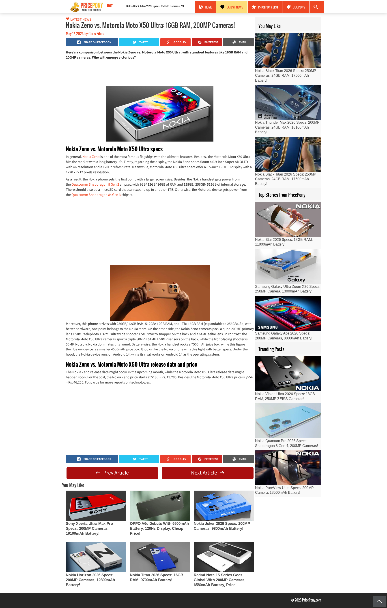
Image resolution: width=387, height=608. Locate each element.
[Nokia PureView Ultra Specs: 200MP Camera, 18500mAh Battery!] (288, 467)
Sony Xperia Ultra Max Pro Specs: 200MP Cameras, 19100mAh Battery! (89, 528)
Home (208, 7)
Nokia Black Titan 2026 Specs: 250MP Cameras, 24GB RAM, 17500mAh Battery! (146, 6)
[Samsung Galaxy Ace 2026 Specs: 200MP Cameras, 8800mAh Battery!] (288, 313)
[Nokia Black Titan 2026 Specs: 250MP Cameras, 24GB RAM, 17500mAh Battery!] (288, 50)
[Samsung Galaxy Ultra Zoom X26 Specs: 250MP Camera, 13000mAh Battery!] (288, 266)
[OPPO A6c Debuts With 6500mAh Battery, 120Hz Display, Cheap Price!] (160, 505)
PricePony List (268, 7)
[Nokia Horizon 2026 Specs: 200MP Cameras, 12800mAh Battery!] (96, 557)
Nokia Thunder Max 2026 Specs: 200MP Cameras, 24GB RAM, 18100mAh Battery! (287, 127)
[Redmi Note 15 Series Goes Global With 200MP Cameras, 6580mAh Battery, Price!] (224, 557)
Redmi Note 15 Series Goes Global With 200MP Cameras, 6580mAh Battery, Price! (219, 580)
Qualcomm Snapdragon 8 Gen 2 (95, 184)
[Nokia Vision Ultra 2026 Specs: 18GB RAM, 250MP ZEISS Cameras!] (288, 373)
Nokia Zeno (91, 156)
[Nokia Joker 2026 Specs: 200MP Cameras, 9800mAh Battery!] (224, 505)
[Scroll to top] (379, 601)
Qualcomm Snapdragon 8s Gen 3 (96, 194)
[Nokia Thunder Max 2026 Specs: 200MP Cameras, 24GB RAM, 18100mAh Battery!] (288, 102)
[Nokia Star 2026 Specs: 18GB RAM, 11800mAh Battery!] (288, 219)
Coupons (299, 7)
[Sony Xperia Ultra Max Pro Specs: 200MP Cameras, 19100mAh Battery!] (96, 505)
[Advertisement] (159, 72)
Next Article (204, 472)
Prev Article (115, 472)
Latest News (235, 7)
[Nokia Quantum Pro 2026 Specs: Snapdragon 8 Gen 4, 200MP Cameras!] (288, 420)
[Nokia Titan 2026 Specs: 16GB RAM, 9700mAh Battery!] (160, 557)
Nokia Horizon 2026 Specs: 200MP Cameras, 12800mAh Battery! (90, 580)
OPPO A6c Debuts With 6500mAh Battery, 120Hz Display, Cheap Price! (159, 528)
